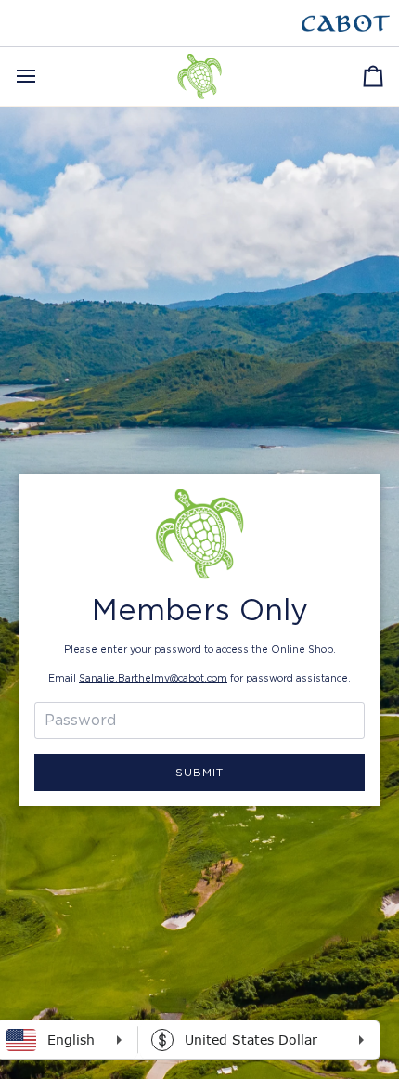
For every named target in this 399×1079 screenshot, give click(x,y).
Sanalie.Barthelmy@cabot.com (153, 678)
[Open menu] (43, 76)
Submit (199, 772)
